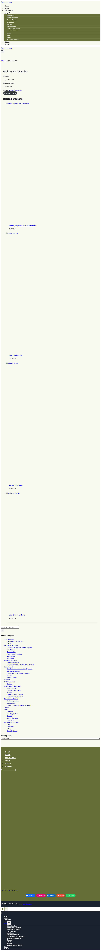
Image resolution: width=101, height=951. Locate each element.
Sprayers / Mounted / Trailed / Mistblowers (19, 705)
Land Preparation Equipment (13, 28)
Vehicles (9, 37)
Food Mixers (10, 650)
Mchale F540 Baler (16, 485)
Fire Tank (9, 716)
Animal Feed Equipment (12, 17)
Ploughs (9, 692)
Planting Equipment (11, 26)
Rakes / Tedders (12, 677)
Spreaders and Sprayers (12, 30)
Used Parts (9, 24)
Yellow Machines (10, 15)
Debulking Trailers (12, 714)
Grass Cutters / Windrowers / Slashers (18, 673)
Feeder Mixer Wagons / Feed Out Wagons (19, 647)
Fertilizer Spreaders (13, 701)
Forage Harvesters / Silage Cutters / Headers (20, 665)
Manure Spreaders (12, 718)
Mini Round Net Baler (17, 615)
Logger (9, 643)
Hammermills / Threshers (14, 654)
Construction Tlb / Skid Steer (15, 641)
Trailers (8, 35)
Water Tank (10, 720)
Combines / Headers (13, 662)
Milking (9, 729)
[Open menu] (2, 51)
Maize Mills (10, 658)
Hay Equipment (10, 22)
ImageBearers (27, 904)
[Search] (2, 630)
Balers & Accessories (15, 90)
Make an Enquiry (10, 93)
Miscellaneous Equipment (12, 39)
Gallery (7, 42)
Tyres (8, 724)
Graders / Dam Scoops (14, 690)
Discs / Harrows (11, 688)
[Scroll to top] (2, 909)
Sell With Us (9, 10)
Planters (9, 684)
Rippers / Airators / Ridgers (15, 694)
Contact (7, 44)
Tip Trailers (10, 711)
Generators (10, 726)
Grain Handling (11, 652)
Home (7, 6)
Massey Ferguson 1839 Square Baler (22, 225)
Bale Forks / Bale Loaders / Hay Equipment (19, 669)
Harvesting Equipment (12, 19)
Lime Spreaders (11, 703)
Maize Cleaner (11, 656)
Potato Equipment (12, 731)
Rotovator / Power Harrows (15, 697)
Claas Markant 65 (15, 355)
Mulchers (9, 675)
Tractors (9, 33)
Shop (7, 760)
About (7, 8)
